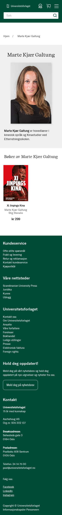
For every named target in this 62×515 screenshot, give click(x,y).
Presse (7, 343)
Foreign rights (10, 351)
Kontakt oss (9, 316)
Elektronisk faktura (13, 347)
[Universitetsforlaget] (18, 6)
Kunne (6, 293)
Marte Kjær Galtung (15, 209)
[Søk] (55, 15)
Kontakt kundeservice (15, 262)
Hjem (6, 36)
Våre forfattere (11, 328)
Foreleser (8, 332)
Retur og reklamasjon (15, 258)
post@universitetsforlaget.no (19, 467)
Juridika (7, 289)
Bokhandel (9, 336)
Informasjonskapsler (14, 509)
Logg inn (40, 6)
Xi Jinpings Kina (16, 205)
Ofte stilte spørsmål (14, 250)
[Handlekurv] (48, 6)
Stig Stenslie (16, 213)
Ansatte (7, 324)
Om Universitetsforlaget (16, 320)
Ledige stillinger (12, 340)
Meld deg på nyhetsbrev (20, 385)
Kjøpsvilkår (9, 266)
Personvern (32, 509)
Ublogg (7, 297)
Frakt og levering (12, 254)
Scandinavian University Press (20, 285)
